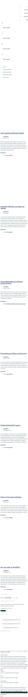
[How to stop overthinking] (4, 618)
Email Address (3, 608)
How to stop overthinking (8, 619)
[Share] (2, 694)
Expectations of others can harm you (14, 353)
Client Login (6, 77)
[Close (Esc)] (1, 694)
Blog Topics (3, 597)
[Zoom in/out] (4, 694)
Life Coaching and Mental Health (12, 133)
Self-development (7, 69)
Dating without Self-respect (10, 425)
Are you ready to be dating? (10, 567)
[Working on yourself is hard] (4, 622)
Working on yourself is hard (8, 623)
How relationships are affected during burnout (12, 282)
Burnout (8, 303)
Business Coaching (7, 74)
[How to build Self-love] (4, 626)
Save (2, 686)
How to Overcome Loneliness (11, 497)
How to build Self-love (7, 627)
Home (4, 66)
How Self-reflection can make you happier (12, 207)
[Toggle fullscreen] (3, 694)
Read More (3, 152)
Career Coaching (7, 72)
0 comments (5, 136)
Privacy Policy (7, 651)
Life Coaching (9, 155)
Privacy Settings (18, 690)
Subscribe (3, 610)
